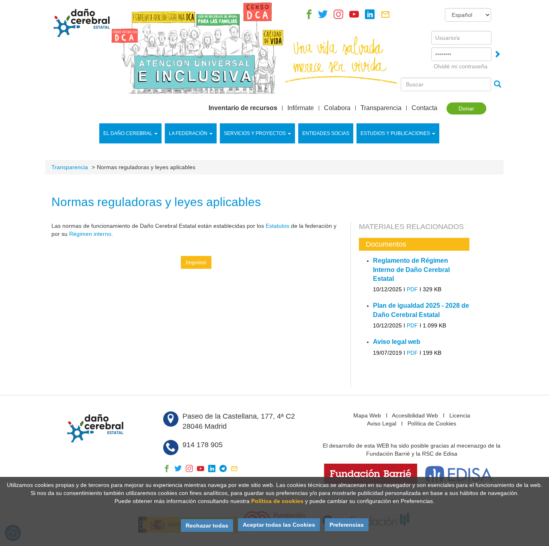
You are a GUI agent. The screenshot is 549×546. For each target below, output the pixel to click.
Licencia (459, 415)
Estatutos (277, 226)
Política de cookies (277, 501)
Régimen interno (90, 234)
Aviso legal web (396, 341)
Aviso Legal (381, 423)
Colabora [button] (337, 108)
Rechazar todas (207, 525)
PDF (412, 289)
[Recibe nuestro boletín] (385, 16)
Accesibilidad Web (415, 415)
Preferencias (347, 524)
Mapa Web (367, 415)
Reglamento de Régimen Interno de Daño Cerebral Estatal (411, 269)
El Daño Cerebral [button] (127, 133)
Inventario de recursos (243, 108)
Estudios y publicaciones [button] (395, 133)
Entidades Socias (325, 133)
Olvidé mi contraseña (461, 66)
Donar (466, 108)
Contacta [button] (424, 108)
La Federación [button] (188, 133)
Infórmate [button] (300, 108)
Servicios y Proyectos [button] (255, 133)
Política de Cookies (432, 423)
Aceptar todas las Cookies (279, 524)
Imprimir (196, 262)
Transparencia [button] (381, 108)
